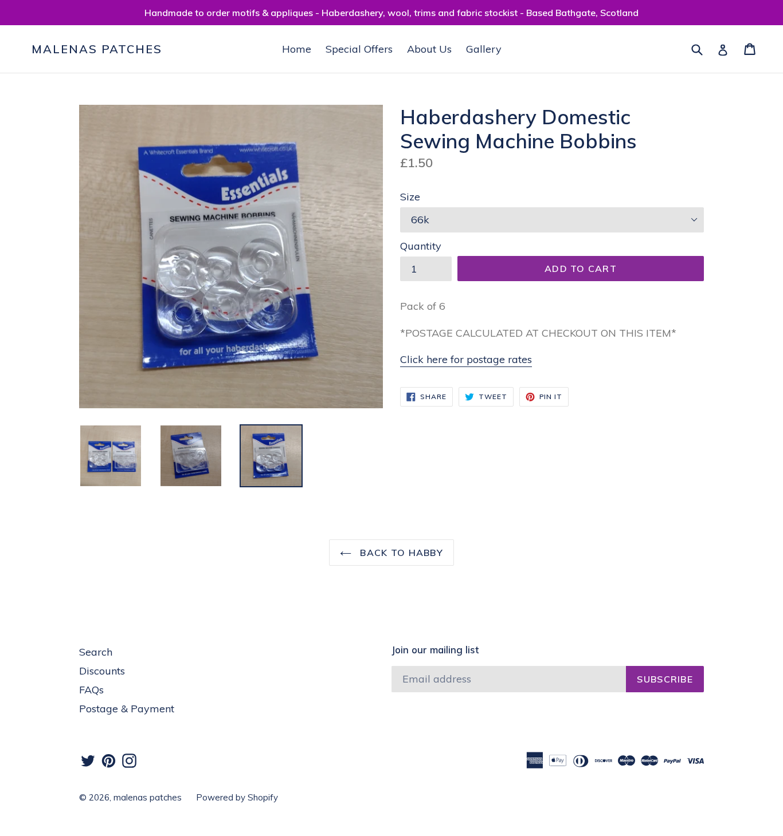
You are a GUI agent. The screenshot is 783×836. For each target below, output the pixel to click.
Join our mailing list (435, 650)
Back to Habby (400, 552)
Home (296, 49)
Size (410, 196)
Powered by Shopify (237, 797)
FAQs (91, 689)
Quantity (420, 246)
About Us (429, 49)
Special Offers (359, 49)
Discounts (102, 670)
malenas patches (97, 49)
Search (95, 651)
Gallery (484, 49)
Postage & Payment (126, 708)
